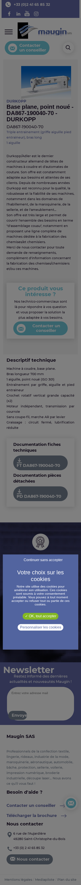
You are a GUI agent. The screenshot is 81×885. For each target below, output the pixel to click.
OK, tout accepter (42, 616)
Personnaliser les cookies (40, 627)
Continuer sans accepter (43, 560)
